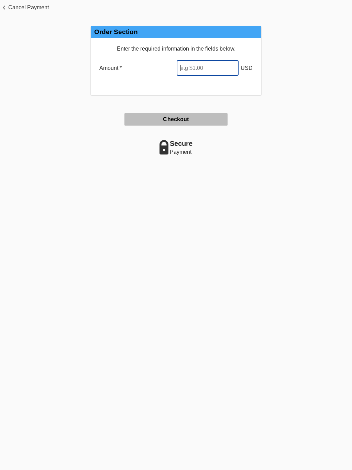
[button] (24, 7)
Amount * (110, 68)
